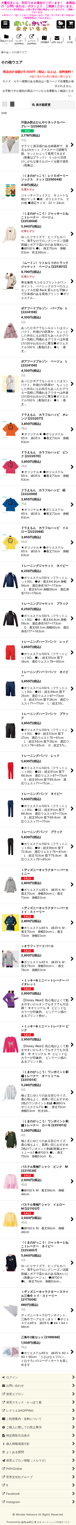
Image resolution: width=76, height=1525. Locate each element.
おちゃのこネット (31, 1522)
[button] (5, 24)
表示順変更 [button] (43, 104)
